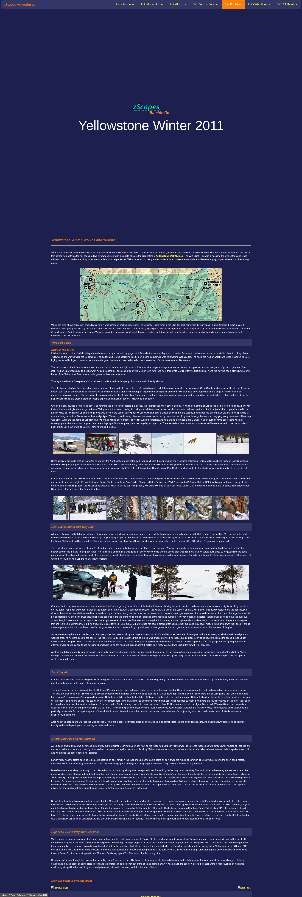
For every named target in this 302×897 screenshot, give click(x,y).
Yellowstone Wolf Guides (169, 255)
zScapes (5, 895)
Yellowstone (21, 895)
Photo (13, 895)
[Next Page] (244, 887)
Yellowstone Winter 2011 (37, 895)
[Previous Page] (59, 887)
